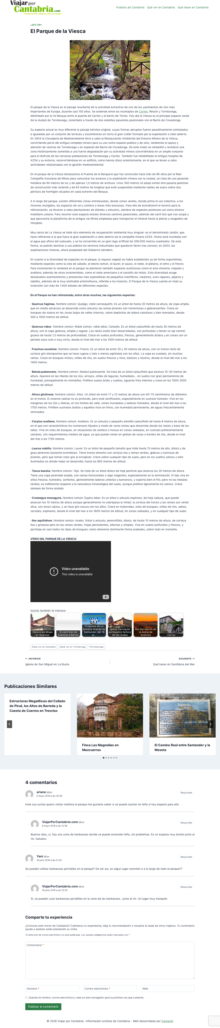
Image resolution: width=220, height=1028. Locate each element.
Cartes (143, 111)
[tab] (103, 758)
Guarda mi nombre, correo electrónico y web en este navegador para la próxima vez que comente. (86, 997)
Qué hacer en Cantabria (193, 7)
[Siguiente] (210, 724)
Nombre (33, 988)
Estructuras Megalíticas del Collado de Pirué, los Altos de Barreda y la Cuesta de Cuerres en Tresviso (37, 706)
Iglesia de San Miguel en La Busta (47, 661)
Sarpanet (167, 1021)
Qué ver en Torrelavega (73, 646)
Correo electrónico (97, 988)
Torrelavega (96, 646)
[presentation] (110, 716)
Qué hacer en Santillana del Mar (174, 661)
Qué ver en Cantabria (161, 7)
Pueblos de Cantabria (130, 7)
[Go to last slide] (9, 724)
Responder (186, 792)
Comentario (35, 945)
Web (145, 988)
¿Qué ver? (36, 25)
